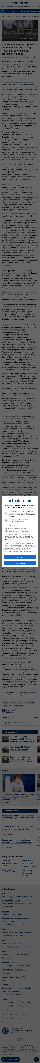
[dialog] (20, 531)
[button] (20, 525)
